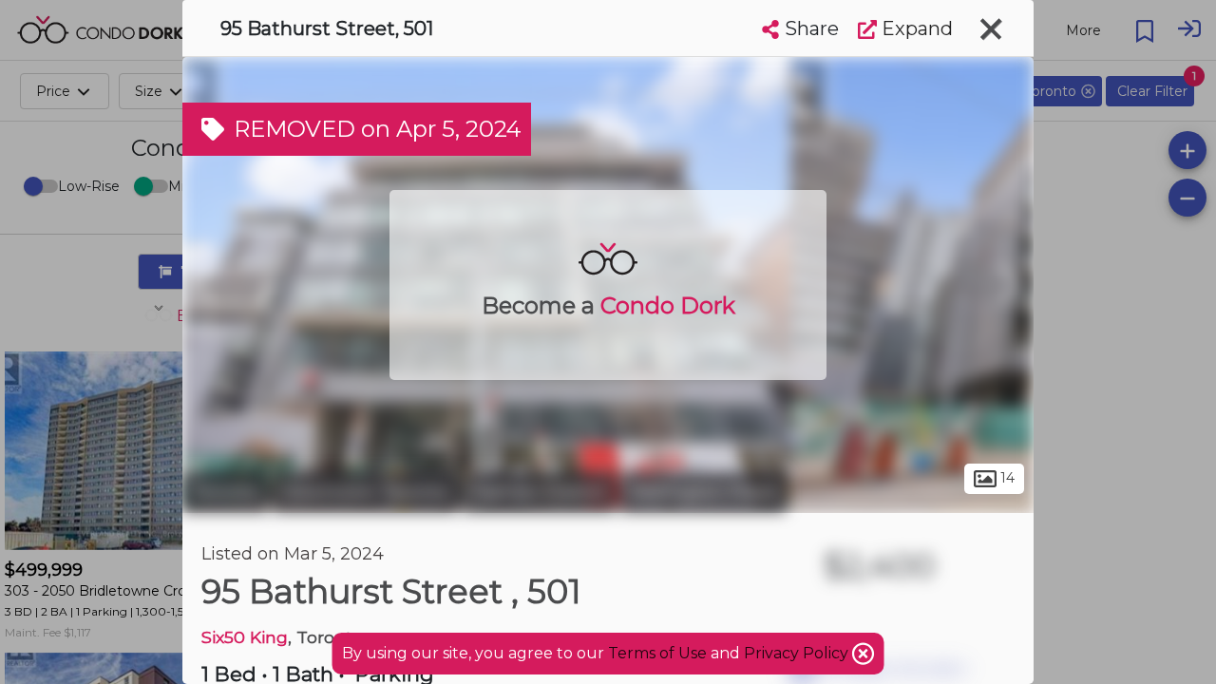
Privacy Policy (798, 653)
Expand (915, 28)
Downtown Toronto (365, 492)
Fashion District (539, 492)
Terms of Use (657, 653)
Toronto (225, 492)
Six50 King (244, 637)
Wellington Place (703, 492)
